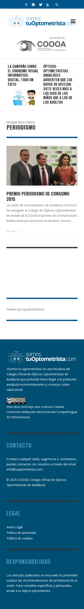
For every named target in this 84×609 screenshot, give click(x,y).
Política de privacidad (21, 533)
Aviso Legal (15, 527)
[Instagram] (33, 4)
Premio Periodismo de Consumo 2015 (37, 196)
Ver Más (11, 231)
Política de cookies (20, 538)
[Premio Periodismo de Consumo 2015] (35, 165)
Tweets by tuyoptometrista (25, 309)
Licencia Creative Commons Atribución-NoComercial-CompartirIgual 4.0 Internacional (41, 412)
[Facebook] (26, 4)
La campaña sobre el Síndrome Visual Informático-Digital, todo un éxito (23, 75)
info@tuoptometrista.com (24, 469)
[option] (24, 84)
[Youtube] (47, 4)
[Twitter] (40, 4)
